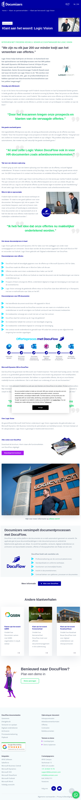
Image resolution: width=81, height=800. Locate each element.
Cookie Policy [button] (56, 400)
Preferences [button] (48, 402)
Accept (40, 407)
